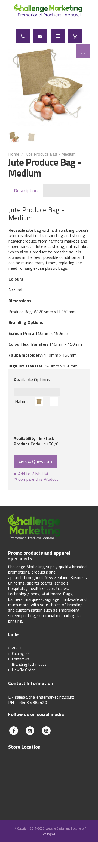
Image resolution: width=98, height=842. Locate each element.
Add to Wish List (33, 473)
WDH (55, 834)
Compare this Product (38, 479)
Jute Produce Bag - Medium (50, 154)
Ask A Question (35, 461)
